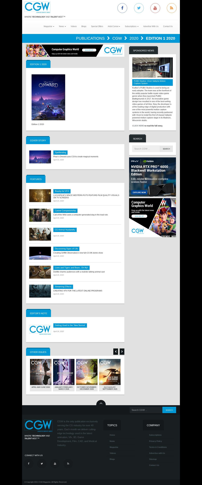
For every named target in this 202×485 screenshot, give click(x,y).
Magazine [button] (48, 26)
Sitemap (153, 459)
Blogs (83, 26)
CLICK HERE (138, 126)
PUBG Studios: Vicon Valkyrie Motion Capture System (150, 82)
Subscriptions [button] (131, 26)
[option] (40, 375)
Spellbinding (60, 152)
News (112, 441)
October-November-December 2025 (87, 388)
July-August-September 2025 (110, 388)
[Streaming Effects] (40, 291)
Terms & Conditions (158, 447)
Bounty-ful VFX (62, 191)
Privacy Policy (155, 441)
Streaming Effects (63, 286)
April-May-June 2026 (41, 387)
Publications (91, 38)
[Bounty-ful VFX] (40, 195)
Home (112, 435)
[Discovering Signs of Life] (40, 253)
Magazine (114, 447)
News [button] (61, 26)
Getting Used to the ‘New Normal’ (70, 325)
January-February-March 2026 (64, 388)
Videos (74, 26)
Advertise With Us (150, 26)
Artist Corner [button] (113, 26)
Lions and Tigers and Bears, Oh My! (71, 267)
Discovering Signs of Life (66, 248)
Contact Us (168, 26)
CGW (117, 38)
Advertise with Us (157, 453)
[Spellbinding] (40, 156)
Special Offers (97, 26)
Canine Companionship (65, 210)
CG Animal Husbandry (65, 230)
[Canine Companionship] (40, 215)
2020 (135, 38)
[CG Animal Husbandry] (40, 234)
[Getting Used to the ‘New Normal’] (40, 329)
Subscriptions (155, 435)
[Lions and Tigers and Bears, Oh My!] (40, 272)
